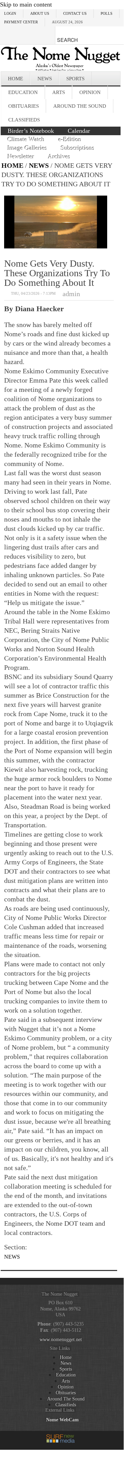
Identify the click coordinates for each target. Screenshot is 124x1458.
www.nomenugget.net (61, 1339)
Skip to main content (26, 4)
